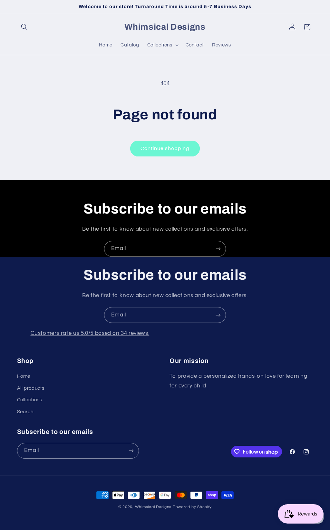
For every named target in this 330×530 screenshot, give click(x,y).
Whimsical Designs (153, 507)
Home (24, 376)
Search (25, 411)
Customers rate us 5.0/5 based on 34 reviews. (90, 333)
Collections (29, 399)
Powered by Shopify (192, 507)
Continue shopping (165, 148)
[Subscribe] (218, 249)
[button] (24, 27)
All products (31, 388)
